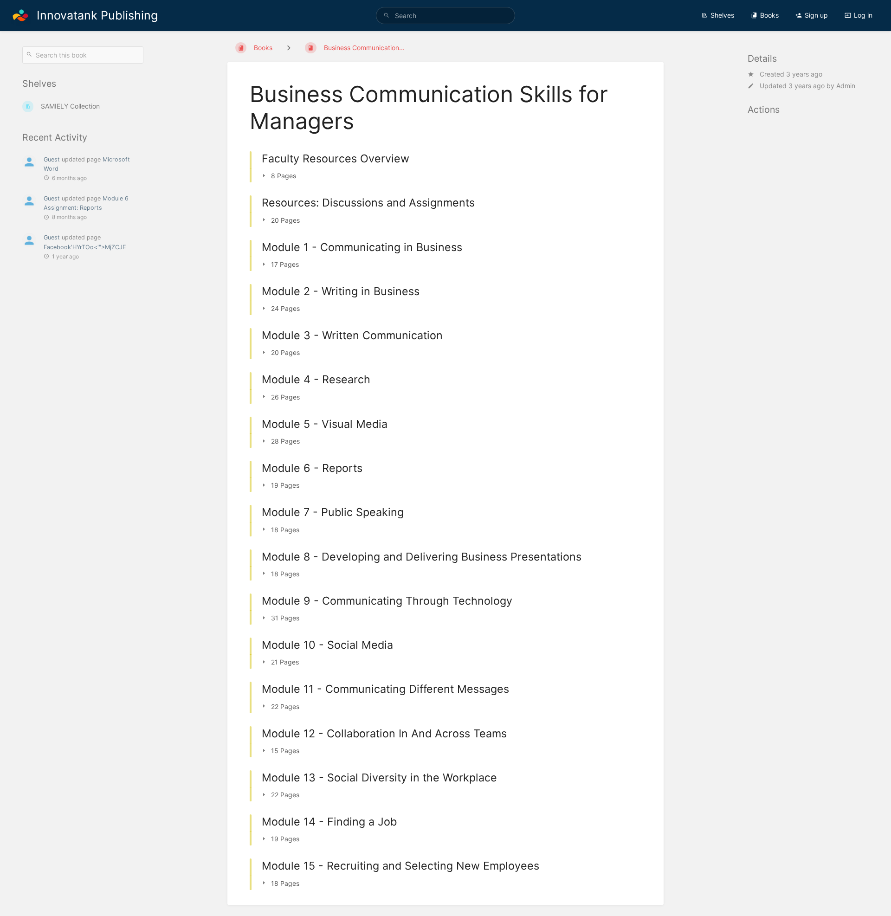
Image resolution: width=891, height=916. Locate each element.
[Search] (386, 15)
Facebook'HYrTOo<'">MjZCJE (85, 247)
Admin (845, 86)
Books (769, 15)
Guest (52, 159)
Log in (863, 15)
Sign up (816, 15)
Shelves (722, 15)
